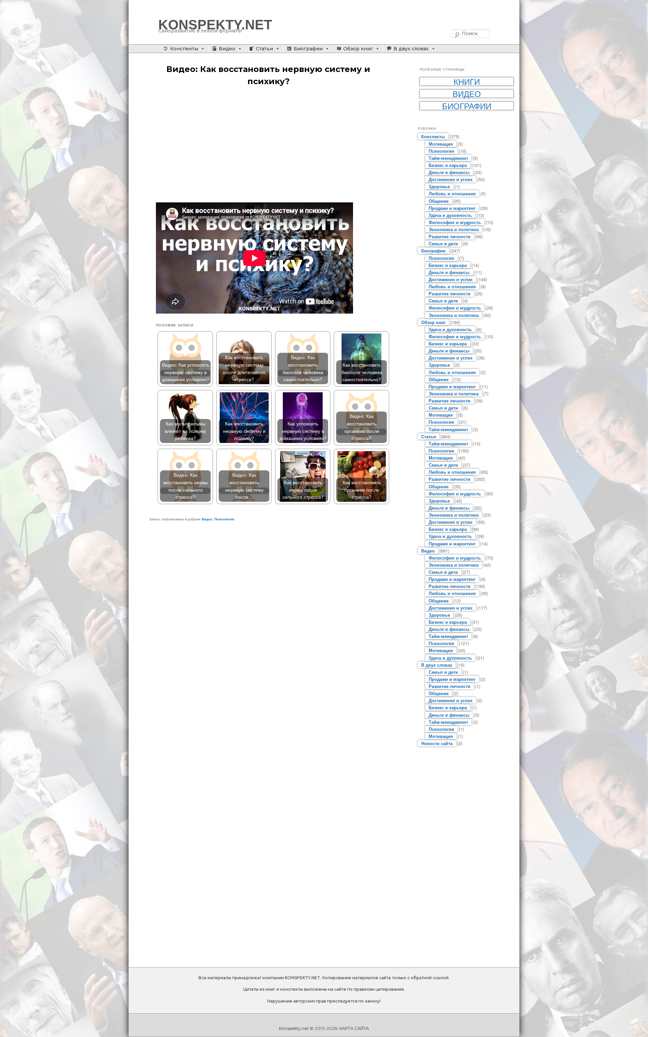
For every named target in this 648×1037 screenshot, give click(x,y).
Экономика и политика (454, 229)
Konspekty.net (294, 1028)
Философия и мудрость (455, 222)
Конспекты (184, 49)
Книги (467, 81)
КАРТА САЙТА (354, 1028)
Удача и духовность (450, 215)
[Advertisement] (275, 145)
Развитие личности (449, 236)
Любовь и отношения (452, 193)
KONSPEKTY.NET (215, 24)
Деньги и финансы (449, 172)
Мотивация (441, 144)
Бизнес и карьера (448, 165)
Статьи (264, 49)
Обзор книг (358, 49)
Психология (224, 519)
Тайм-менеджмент (448, 158)
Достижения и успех (451, 179)
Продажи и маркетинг (452, 208)
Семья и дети (443, 243)
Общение (439, 201)
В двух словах (411, 49)
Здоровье (439, 186)
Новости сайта (437, 743)
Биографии (308, 49)
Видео (227, 49)
